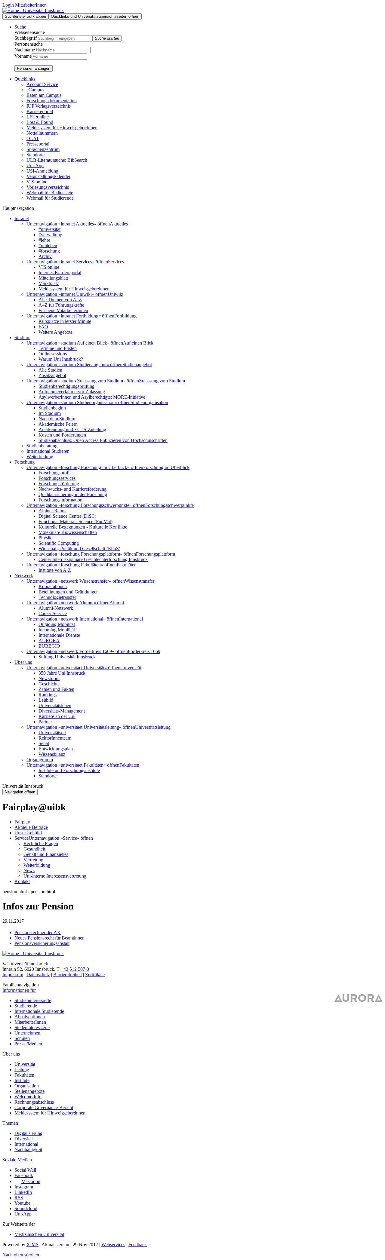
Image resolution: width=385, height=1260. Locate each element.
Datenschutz (38, 974)
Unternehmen (27, 1032)
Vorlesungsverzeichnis (47, 187)
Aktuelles (119, 223)
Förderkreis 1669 (144, 651)
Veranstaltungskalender (48, 176)
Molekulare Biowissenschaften (67, 532)
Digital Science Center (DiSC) (67, 516)
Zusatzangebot (52, 375)
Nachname (24, 49)
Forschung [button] (24, 461)
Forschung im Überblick (166, 467)
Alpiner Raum (52, 510)
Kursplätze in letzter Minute (64, 321)
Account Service (42, 84)
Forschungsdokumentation (51, 100)
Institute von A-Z (54, 570)
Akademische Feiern (58, 424)
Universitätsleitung (153, 727)
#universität (49, 229)
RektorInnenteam (54, 737)
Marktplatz (48, 283)
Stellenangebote (29, 1091)
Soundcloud (25, 1208)
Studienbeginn (52, 407)
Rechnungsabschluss (34, 1102)
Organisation (26, 1085)
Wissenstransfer (139, 581)
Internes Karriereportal (59, 272)
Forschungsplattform (155, 553)
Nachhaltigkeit (28, 1149)
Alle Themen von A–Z (60, 299)
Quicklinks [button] (24, 78)
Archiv (45, 256)
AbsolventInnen (29, 1016)
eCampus (35, 89)
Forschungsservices (56, 478)
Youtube (22, 1203)
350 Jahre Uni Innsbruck (61, 673)
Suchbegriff (25, 38)
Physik (44, 537)
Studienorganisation (149, 402)
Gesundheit (34, 848)
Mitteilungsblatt (53, 278)
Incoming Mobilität (56, 629)
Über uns (11, 1053)
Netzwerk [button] (23, 575)
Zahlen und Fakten (56, 689)
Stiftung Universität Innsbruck (67, 656)
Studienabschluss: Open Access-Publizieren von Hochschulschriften (103, 440)
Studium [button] (22, 337)
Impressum (12, 974)
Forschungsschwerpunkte (169, 505)
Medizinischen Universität (39, 1234)
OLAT (32, 138)
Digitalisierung (28, 1133)
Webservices (113, 1244)
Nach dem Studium (56, 418)
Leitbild (45, 700)
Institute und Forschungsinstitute (69, 770)
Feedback (137, 1244)
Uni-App (35, 165)
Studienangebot (137, 364)
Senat (43, 743)
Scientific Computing (58, 543)
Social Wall (25, 1170)
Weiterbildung (39, 456)
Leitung (21, 1069)
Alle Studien (50, 369)
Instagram (23, 1186)
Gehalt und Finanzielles (45, 854)
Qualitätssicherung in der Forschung (72, 494)
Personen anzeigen (33, 68)
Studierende (25, 1005)
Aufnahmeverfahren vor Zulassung (71, 391)
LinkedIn (23, 1192)
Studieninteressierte (32, 1000)
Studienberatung (41, 445)
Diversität (23, 1138)
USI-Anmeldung (42, 170)
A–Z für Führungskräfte (61, 305)
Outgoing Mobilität (56, 624)
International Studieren (47, 451)
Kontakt (22, 881)
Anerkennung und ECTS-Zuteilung (72, 429)
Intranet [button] (21, 218)
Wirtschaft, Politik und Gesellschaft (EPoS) (79, 548)
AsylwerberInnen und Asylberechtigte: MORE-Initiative (91, 397)
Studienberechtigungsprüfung (66, 386)
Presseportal (37, 143)
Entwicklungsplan (55, 748)
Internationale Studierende (39, 1011)
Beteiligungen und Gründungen (68, 591)
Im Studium (49, 413)
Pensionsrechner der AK (37, 932)
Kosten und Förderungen (62, 434)
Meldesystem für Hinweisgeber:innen (61, 127)
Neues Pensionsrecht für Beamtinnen (49, 937)
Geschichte (49, 683)
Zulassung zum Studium (162, 380)
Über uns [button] (23, 662)
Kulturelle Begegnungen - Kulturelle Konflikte (82, 526)
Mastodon (30, 1181)
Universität (130, 667)
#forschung (49, 250)
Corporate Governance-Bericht (43, 1107)
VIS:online (36, 181)
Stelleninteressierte (32, 1027)
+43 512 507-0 (75, 969)
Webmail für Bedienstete (49, 192)
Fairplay (22, 821)
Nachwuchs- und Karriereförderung (72, 489)
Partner (45, 721)
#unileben (47, 245)
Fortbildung (125, 315)
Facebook (23, 1175)
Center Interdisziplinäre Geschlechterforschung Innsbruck (93, 559)
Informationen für (19, 990)
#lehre (44, 240)
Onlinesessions (52, 353)
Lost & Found (39, 122)
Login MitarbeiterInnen (24, 5)
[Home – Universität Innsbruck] (33, 10)
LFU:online (37, 116)
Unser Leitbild (28, 832)
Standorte (35, 154)
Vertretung (33, 859)
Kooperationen (52, 586)
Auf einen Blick (138, 342)
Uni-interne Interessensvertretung (54, 875)
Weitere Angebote (55, 332)
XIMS (32, 1244)
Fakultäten (127, 564)
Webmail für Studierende (50, 198)
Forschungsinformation (60, 499)
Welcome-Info (28, 1096)
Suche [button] (20, 26)
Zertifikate (95, 974)
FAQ (43, 326)
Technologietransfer (57, 597)
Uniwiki (115, 294)
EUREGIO (49, 645)
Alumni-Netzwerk (55, 608)
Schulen (22, 1038)
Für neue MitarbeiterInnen (63, 310)
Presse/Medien (28, 1043)
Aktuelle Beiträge (31, 827)
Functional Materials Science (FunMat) (75, 521)
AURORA (49, 640)
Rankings (47, 694)
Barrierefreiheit (67, 974)
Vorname (23, 56)
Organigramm (39, 759)
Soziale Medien (17, 1159)
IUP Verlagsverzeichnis (48, 106)
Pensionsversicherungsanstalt (41, 943)
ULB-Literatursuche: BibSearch (56, 160)
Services (116, 261)
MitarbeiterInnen (30, 1022)
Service (21, 838)
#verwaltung (50, 234)
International (131, 618)
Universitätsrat (52, 732)
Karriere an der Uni (56, 716)
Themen (10, 1123)
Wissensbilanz (51, 754)
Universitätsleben (54, 705)
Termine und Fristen (57, 348)
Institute (21, 1080)
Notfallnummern (42, 133)
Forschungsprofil (54, 472)
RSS (18, 1197)
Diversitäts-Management (61, 710)
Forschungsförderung (58, 483)
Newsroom (49, 678)
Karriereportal (39, 111)
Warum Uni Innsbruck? (60, 359)
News (29, 870)
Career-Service (52, 613)
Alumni (116, 602)
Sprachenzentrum (43, 149)
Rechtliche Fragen (40, 843)
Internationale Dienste (59, 635)
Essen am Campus (43, 95)
